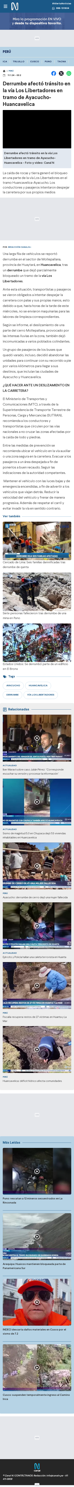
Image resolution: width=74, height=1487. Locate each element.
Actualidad (10, 766)
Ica (5, 62)
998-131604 (62, 8)
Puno (48, 62)
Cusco (34, 62)
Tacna (61, 62)
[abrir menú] (5, 6)
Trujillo (18, 62)
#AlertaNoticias (61, 4)
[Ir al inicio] (14, 6)
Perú (11, 71)
